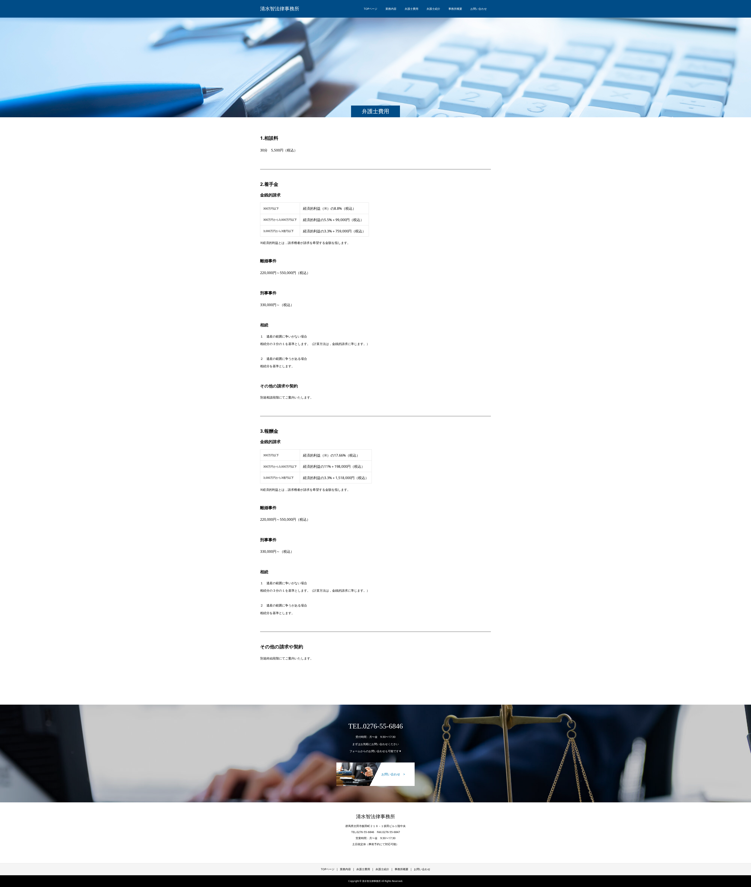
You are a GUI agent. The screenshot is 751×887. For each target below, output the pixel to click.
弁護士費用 (411, 9)
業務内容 (390, 9)
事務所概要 (455, 9)
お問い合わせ (478, 9)
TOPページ (370, 9)
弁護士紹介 (433, 9)
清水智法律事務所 (279, 8)
